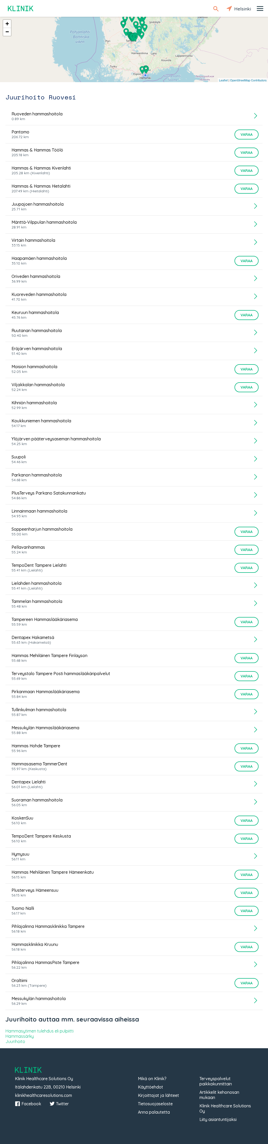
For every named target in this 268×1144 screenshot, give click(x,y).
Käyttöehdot (150, 1087)
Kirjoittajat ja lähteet (158, 1095)
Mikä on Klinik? (152, 1078)
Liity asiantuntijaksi (218, 1119)
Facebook (31, 1103)
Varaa (247, 134)
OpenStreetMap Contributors (248, 80)
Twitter (62, 1103)
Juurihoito (15, 1041)
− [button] (7, 32)
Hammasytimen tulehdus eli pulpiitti (39, 1031)
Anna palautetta (154, 1112)
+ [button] (7, 23)
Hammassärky (19, 1036)
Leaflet (223, 80)
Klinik (21, 8)
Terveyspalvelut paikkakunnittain (215, 1081)
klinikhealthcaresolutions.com (43, 1095)
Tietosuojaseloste (155, 1103)
